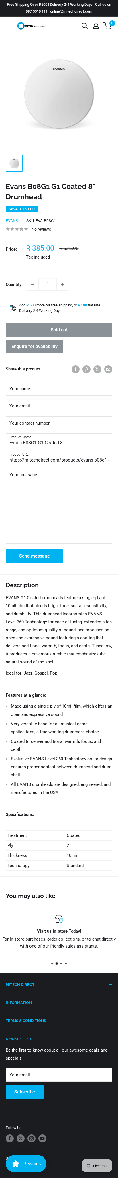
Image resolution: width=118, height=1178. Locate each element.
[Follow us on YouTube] (42, 1138)
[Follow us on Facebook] (10, 1138)
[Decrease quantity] (32, 284)
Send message (34, 556)
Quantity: (14, 284)
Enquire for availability (34, 346)
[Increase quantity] (63, 284)
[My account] (96, 26)
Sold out (59, 330)
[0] (107, 25)
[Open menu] (8, 26)
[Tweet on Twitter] (97, 369)
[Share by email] (108, 369)
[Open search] (85, 26)
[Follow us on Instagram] (31, 1138)
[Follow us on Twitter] (21, 1138)
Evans (12, 220)
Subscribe (24, 1092)
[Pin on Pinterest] (86, 369)
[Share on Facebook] (76, 369)
